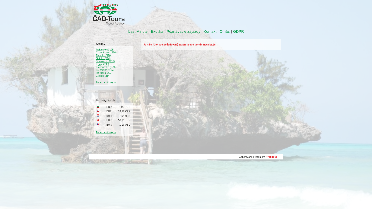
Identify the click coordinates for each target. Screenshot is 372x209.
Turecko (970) (103, 55)
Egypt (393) (102, 64)
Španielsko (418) (105, 61)
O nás (225, 31)
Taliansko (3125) (105, 49)
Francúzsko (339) (105, 67)
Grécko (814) (103, 58)
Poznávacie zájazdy (183, 31)
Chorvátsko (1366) (106, 52)
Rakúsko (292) (104, 72)
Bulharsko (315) (105, 70)
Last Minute (138, 31)
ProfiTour (271, 156)
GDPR (238, 31)
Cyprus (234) (103, 75)
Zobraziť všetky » (106, 82)
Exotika (157, 31)
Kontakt (210, 31)
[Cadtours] (124, 15)
